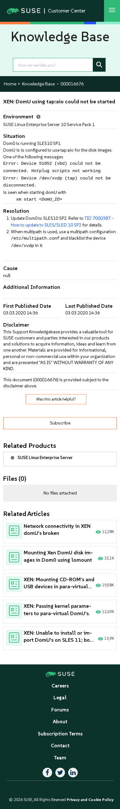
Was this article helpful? (56, 399)
